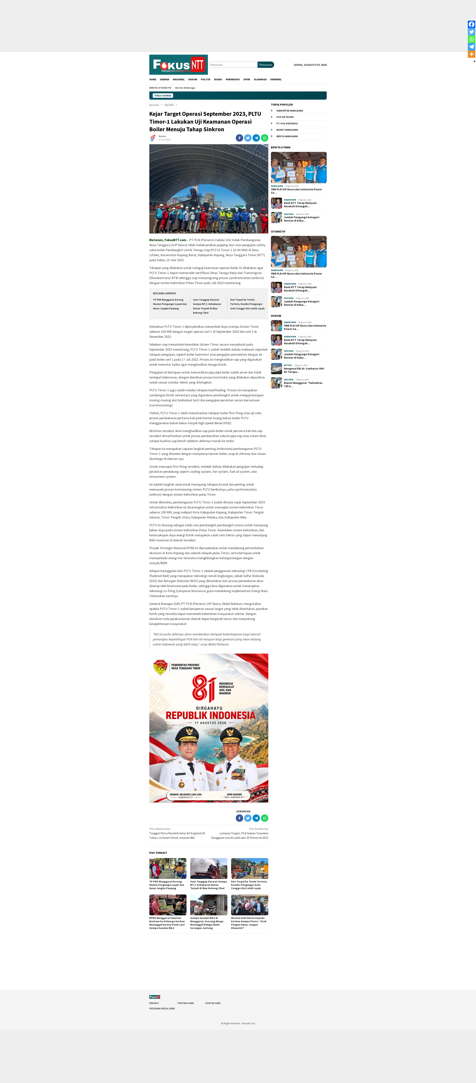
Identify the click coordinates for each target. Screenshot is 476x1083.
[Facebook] (471, 24)
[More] (471, 54)
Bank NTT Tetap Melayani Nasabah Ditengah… (300, 204)
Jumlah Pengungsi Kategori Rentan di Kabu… (301, 219)
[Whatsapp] (471, 39)
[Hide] (474, 61)
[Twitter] (471, 32)
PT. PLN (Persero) (287, 123)
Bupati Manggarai (287, 129)
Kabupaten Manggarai (289, 110)
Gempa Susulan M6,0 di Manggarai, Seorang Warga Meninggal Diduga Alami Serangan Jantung (206, 923)
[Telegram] (471, 46)
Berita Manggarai (287, 136)
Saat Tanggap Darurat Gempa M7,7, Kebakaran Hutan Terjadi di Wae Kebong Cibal (208, 885)
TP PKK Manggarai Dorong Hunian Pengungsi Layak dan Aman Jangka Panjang (170, 304)
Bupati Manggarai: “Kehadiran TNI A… (303, 384)
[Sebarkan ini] (239, 138)
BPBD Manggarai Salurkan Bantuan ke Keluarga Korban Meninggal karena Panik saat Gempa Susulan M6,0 (167, 923)
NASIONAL (289, 214)
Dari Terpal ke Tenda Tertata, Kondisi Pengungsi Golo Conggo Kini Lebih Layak (247, 304)
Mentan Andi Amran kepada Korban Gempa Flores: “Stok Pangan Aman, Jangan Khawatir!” (248, 923)
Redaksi (154, 1003)
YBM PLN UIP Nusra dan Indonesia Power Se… (296, 191)
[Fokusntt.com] (178, 64)
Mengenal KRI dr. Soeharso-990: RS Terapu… (304, 370)
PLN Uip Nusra (285, 117)
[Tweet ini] (248, 138)
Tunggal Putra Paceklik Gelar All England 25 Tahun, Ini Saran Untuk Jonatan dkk (177, 833)
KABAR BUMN (277, 186)
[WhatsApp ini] (264, 138)
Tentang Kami (185, 1003)
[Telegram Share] (256, 138)
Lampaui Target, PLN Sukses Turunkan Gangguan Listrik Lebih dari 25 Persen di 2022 (239, 833)
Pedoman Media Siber (162, 1008)
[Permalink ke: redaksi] (153, 137)
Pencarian (265, 65)
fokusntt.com (248, 1023)
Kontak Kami (213, 1003)
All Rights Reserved (230, 1023)
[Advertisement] (208, 962)
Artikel (288, 365)
